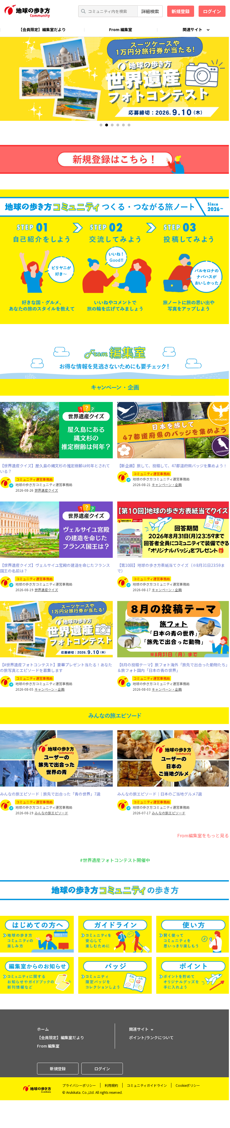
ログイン (212, 11)
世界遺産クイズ (46, 490)
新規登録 (181, 11)
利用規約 (111, 1085)
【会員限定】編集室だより (42, 29)
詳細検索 (150, 11)
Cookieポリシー (188, 1085)
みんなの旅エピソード (51, 813)
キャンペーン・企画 (167, 484)
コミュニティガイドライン (147, 1085)
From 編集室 (120, 29)
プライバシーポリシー (79, 1085)
